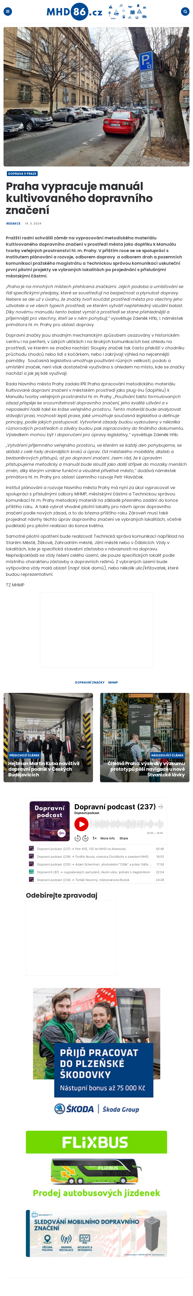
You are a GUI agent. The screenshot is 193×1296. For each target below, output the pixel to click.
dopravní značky (90, 682)
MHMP (113, 682)
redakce (13, 223)
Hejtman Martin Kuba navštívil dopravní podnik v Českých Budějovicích (44, 769)
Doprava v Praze (22, 174)
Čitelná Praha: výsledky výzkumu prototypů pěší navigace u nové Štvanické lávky (146, 769)
